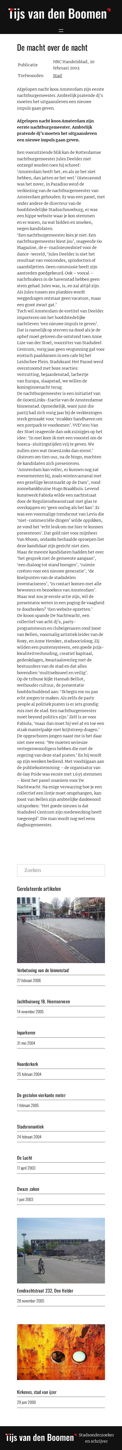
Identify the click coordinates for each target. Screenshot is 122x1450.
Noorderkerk (27, 1063)
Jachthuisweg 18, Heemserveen (43, 1001)
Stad (57, 75)
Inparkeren (26, 1032)
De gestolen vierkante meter (41, 1095)
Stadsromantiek (30, 1126)
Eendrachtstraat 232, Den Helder (45, 1290)
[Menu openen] (61, 30)
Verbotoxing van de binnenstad (43, 970)
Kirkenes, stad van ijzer (36, 1391)
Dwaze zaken (28, 1188)
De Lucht (24, 1157)
